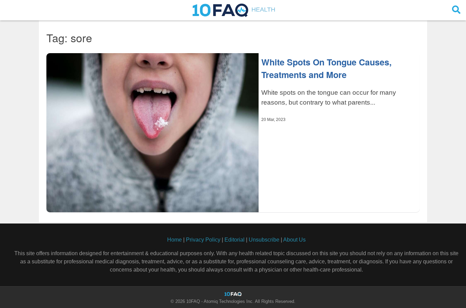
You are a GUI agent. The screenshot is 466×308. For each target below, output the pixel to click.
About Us (294, 240)
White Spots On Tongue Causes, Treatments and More (326, 68)
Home (174, 240)
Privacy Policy (203, 240)
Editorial (234, 240)
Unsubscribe (264, 240)
